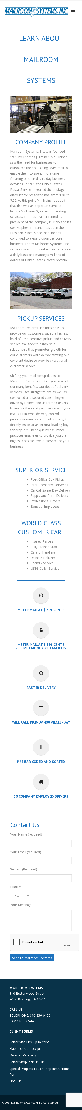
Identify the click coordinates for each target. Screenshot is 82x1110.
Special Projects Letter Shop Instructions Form (39, 1071)
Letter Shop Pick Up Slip (27, 1062)
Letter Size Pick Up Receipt (29, 1042)
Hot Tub (16, 1081)
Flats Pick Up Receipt (25, 1048)
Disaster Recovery (23, 1055)
